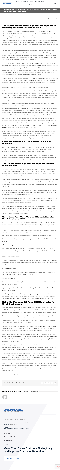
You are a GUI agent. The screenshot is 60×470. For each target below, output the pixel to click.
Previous (50, 19)
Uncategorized (22, 374)
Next (55, 19)
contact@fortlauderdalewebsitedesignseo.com (19, 422)
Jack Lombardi (7, 374)
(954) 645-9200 (13, 424)
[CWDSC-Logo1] (7, 2)
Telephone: (7, 424)
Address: (6, 427)
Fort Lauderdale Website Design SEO (15, 419)
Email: (5, 422)
